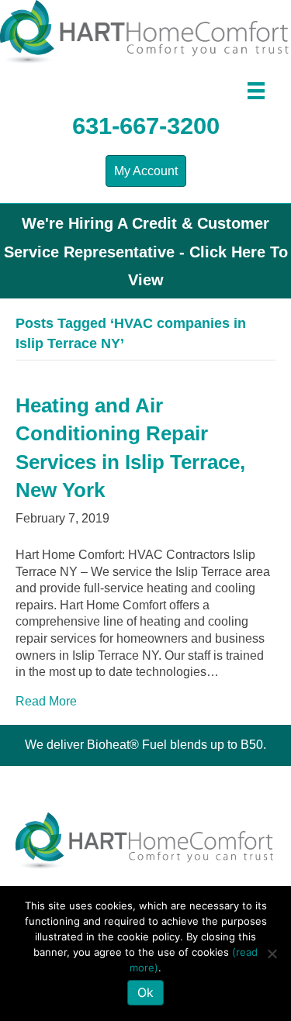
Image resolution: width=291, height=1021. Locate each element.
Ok (145, 992)
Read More (46, 701)
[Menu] (256, 90)
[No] (271, 953)
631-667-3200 (146, 126)
